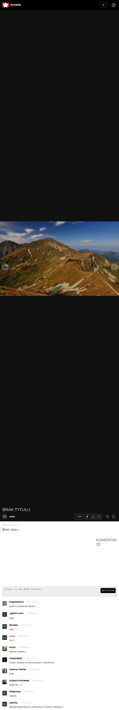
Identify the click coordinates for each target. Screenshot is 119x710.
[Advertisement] (49, 561)
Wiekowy (15, 691)
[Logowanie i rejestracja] (114, 5)
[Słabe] (99, 516)
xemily (13, 702)
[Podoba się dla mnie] (93, 516)
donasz (13, 624)
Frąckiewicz (16, 601)
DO (5, 626)
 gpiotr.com (16, 613)
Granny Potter (17, 669)
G (5, 614)
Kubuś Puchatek (19, 680)
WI (4, 693)
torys (12, 647)
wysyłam (108, 590)
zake (12, 516)
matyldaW (15, 658)
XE (4, 704)
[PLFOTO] (11, 5)
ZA (4, 516)
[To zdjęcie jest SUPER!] (87, 516)
